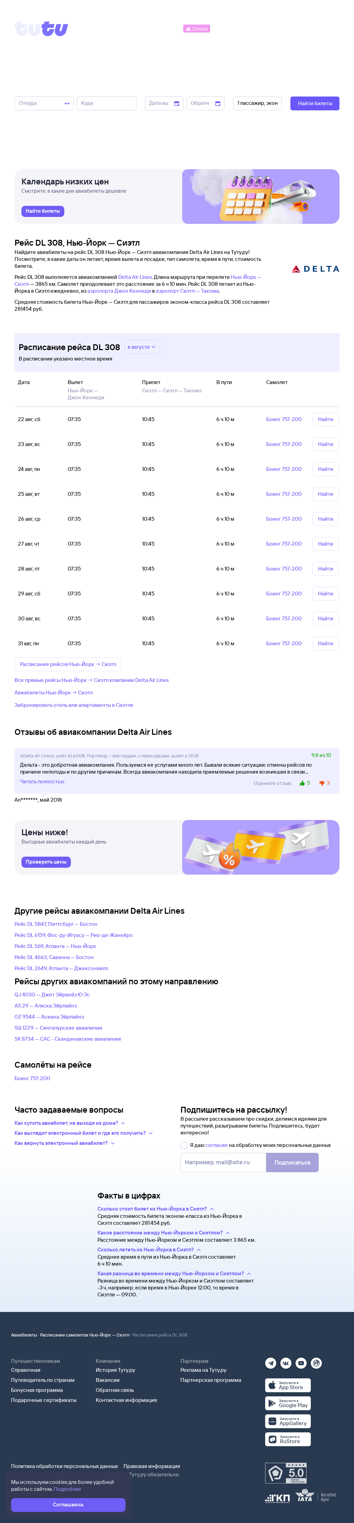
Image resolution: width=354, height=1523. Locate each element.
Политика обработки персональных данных (64, 1466)
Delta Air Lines (135, 277)
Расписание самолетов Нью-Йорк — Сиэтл (84, 1335)
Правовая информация (151, 1466)
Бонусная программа (37, 1390)
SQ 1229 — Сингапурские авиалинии (58, 1027)
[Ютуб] (301, 1361)
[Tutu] (41, 28)
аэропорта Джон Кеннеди (119, 291)
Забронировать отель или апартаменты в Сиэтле (74, 705)
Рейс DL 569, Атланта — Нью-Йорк (55, 946)
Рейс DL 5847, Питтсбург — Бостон (56, 924)
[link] (42, 211)
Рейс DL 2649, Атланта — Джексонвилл (61, 968)
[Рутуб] (316, 1361)
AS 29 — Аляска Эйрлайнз (46, 1005)
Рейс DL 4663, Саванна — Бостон (54, 957)
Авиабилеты (24, 1335)
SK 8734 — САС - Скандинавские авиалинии (68, 1039)
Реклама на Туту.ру (203, 1370)
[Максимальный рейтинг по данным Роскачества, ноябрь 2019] (286, 1473)
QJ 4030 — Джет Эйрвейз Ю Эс (52, 994)
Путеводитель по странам (43, 1380)
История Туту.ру (115, 1370)
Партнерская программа (210, 1380)
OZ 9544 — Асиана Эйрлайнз (49, 1016)
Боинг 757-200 (32, 1078)
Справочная (25, 1370)
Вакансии (108, 1380)
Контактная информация (126, 1400)
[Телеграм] (270, 1361)
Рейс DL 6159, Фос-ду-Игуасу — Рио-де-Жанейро (74, 935)
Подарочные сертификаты (43, 1400)
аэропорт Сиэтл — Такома (187, 291)
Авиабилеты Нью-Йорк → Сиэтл (54, 692)
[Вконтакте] (285, 1361)
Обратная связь (115, 1390)
